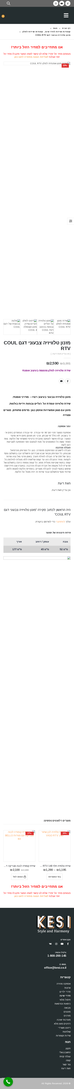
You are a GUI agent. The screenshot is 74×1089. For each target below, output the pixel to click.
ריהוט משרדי (64, 1028)
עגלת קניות (65, 1056)
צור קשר (66, 1064)
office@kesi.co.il (55, 967)
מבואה (67, 1008)
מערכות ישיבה (64, 1019)
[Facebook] (67, 3)
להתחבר (60, 521)
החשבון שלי (65, 1052)
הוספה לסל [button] (18, 877)
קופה (68, 1060)
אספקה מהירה (64, 983)
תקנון (68, 1048)
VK (50, 943)
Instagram (56, 943)
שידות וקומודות (63, 1035)
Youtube (62, 943)
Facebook (68, 381)
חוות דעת (66, 1068)
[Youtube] (61, 3)
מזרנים (67, 1015)
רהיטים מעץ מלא (62, 1023)
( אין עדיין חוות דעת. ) (61, 354)
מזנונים (67, 1011)
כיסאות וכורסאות (63, 1003)
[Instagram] (55, 3)
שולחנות (67, 1031)
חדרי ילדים (65, 991)
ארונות (67, 988)
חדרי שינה (65, 995)
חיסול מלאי (65, 1000)
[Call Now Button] (8, 1081)
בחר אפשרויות (54, 877)
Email (61, 381)
